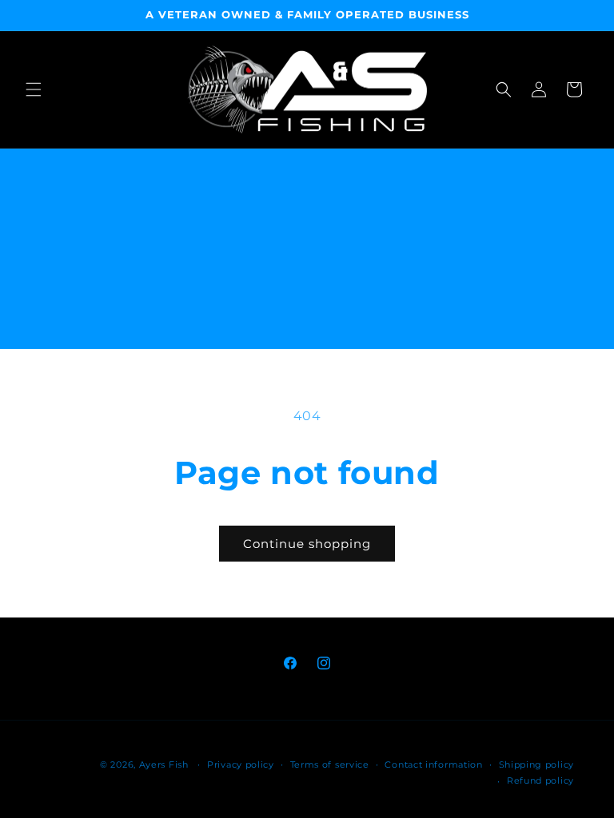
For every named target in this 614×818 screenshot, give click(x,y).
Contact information (433, 764)
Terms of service (329, 764)
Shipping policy (537, 764)
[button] (33, 89)
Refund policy (540, 780)
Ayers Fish (164, 764)
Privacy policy (240, 764)
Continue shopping (307, 543)
